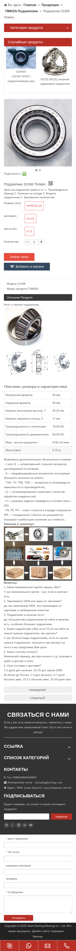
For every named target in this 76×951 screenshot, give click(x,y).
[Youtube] (30, 825)
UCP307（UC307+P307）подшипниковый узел (21, 76)
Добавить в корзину (30, 266)
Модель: (12, 283)
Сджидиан (58, 931)
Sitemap (38, 936)
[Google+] (12, 825)
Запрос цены (19, 256)
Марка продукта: (17, 288)
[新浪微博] (24, 825)
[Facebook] (6, 825)
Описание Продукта (20, 297)
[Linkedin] (18, 825)
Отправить (18, 917)
